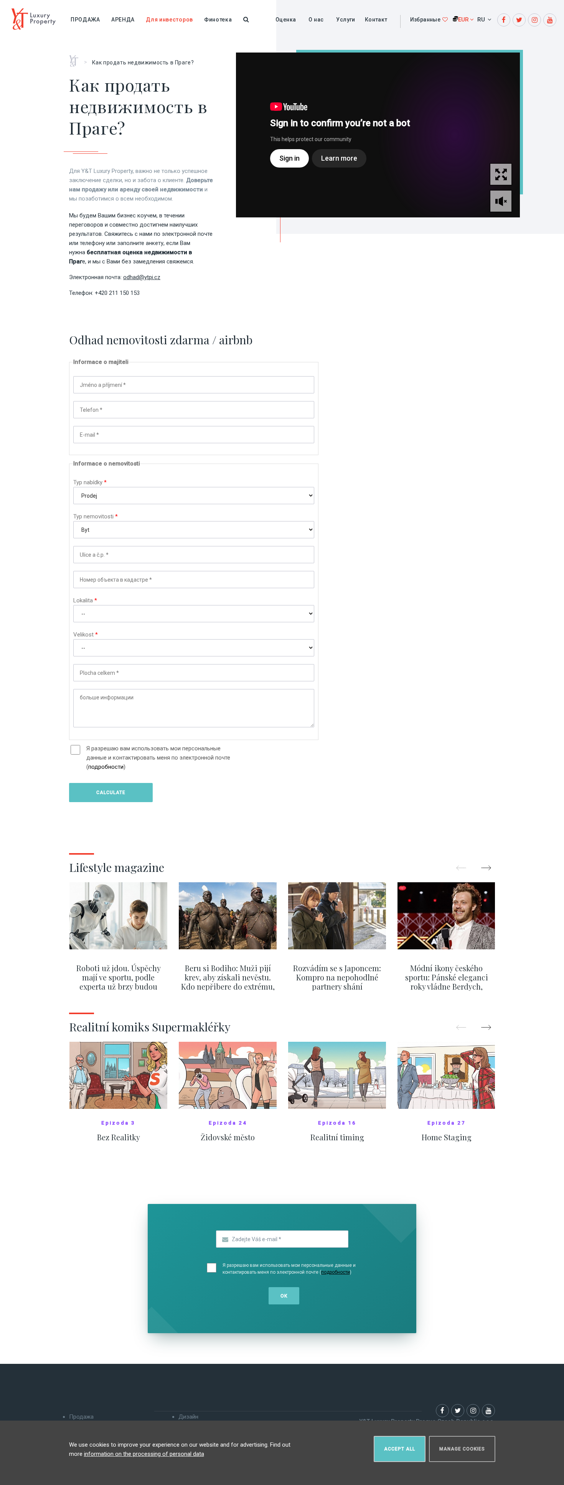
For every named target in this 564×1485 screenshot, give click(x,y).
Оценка (285, 19)
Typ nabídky (90, 482)
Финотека (218, 19)
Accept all (399, 1449)
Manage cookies (462, 1449)
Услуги (345, 19)
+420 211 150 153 (117, 292)
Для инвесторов (169, 19)
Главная (76, 58)
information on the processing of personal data (144, 1453)
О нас (315, 19)
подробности (106, 766)
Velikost (85, 634)
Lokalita (85, 600)
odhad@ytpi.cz (141, 277)
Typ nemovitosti (95, 516)
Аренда (123, 19)
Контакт (376, 19)
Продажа (85, 19)
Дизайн (188, 1416)
